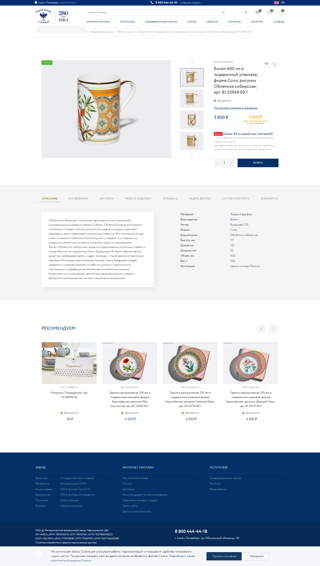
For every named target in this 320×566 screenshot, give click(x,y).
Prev (192, 62)
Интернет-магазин (98, 22)
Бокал (234, 219)
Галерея (191, 22)
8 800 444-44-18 (166, 3)
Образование (69, 500)
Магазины (234, 22)
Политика (41, 500)
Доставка (129, 489)
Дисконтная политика (137, 511)
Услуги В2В (219, 467)
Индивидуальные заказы (161, 22)
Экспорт (215, 484)
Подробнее (69, 432)
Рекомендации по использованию (145, 495)
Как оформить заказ (135, 478)
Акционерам (43, 489)
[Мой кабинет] (246, 12)
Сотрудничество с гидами (77, 478)
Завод (40, 467)
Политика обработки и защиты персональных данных (66, 543)
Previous (261, 329)
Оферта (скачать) (71, 506)
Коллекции (127, 22)
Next (192, 156)
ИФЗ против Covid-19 (75, 489)
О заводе (279, 22)
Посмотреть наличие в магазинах (235, 108)
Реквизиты (42, 484)
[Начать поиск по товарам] (223, 12)
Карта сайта (130, 506)
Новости (212, 22)
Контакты (257, 22)
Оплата (127, 484)
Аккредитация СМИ (73, 484)
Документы (42, 495)
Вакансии (41, 478)
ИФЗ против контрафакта (77, 495)
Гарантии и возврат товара (140, 500)
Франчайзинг (218, 489)
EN (283, 2)
